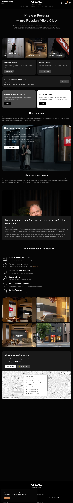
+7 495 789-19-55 (7, 2)
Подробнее (35, 266)
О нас (38, 6)
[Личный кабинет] (58, 3)
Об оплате (64, 81)
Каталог (22, 6)
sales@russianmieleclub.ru (38, 494)
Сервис (27, 6)
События (44, 6)
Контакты (51, 6)
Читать (7, 103)
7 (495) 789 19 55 (39, 492)
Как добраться (10, 366)
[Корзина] (70, 3)
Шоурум (33, 6)
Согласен (7, 497)
